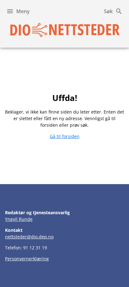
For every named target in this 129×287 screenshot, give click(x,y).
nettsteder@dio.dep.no (29, 237)
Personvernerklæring (27, 259)
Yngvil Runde (19, 219)
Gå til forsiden (65, 136)
